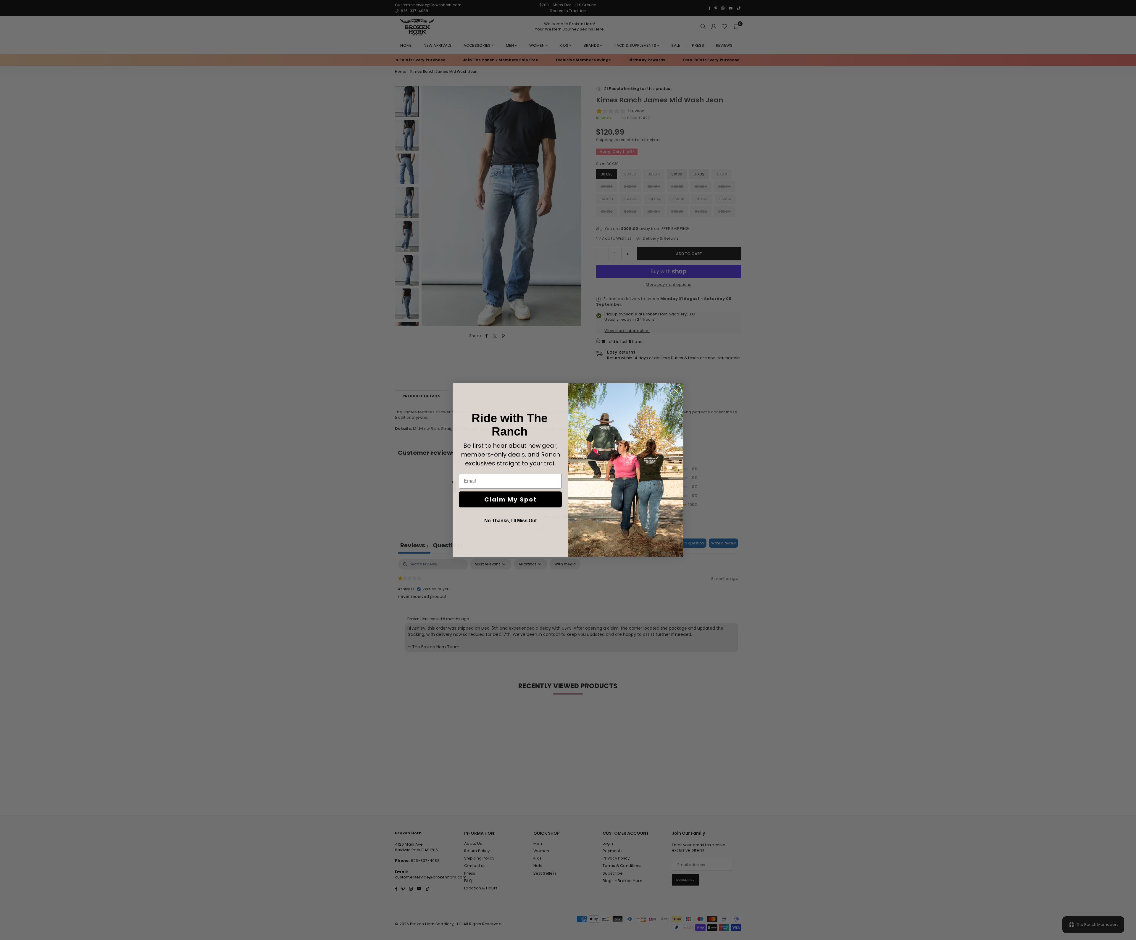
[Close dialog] (676, 391)
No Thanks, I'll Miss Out (510, 520)
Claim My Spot (510, 499)
